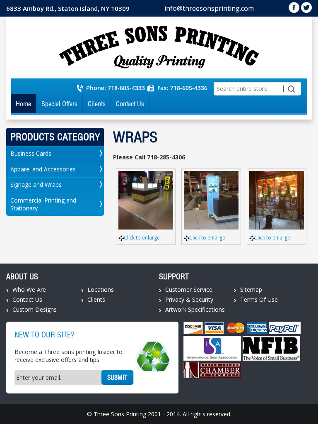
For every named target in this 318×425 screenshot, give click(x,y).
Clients (97, 104)
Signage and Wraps (36, 184)
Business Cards (30, 153)
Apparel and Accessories (43, 169)
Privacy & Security (189, 299)
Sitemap (251, 289)
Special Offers (59, 104)
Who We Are (29, 289)
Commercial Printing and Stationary (43, 204)
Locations (100, 289)
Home (23, 104)
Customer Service (188, 289)
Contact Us (130, 104)
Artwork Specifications (195, 309)
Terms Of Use (259, 299)
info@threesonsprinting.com (209, 8)
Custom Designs (34, 309)
